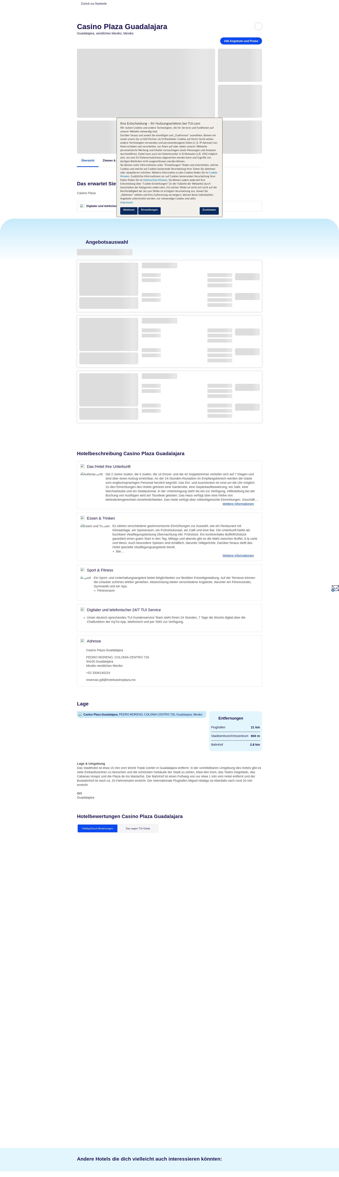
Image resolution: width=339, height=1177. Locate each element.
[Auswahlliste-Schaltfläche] (258, 26)
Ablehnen (129, 209)
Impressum (126, 202)
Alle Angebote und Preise (241, 41)
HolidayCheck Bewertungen (97, 828)
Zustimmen (209, 209)
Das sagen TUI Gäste (138, 828)
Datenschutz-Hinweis (155, 180)
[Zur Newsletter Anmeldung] (335, 590)
